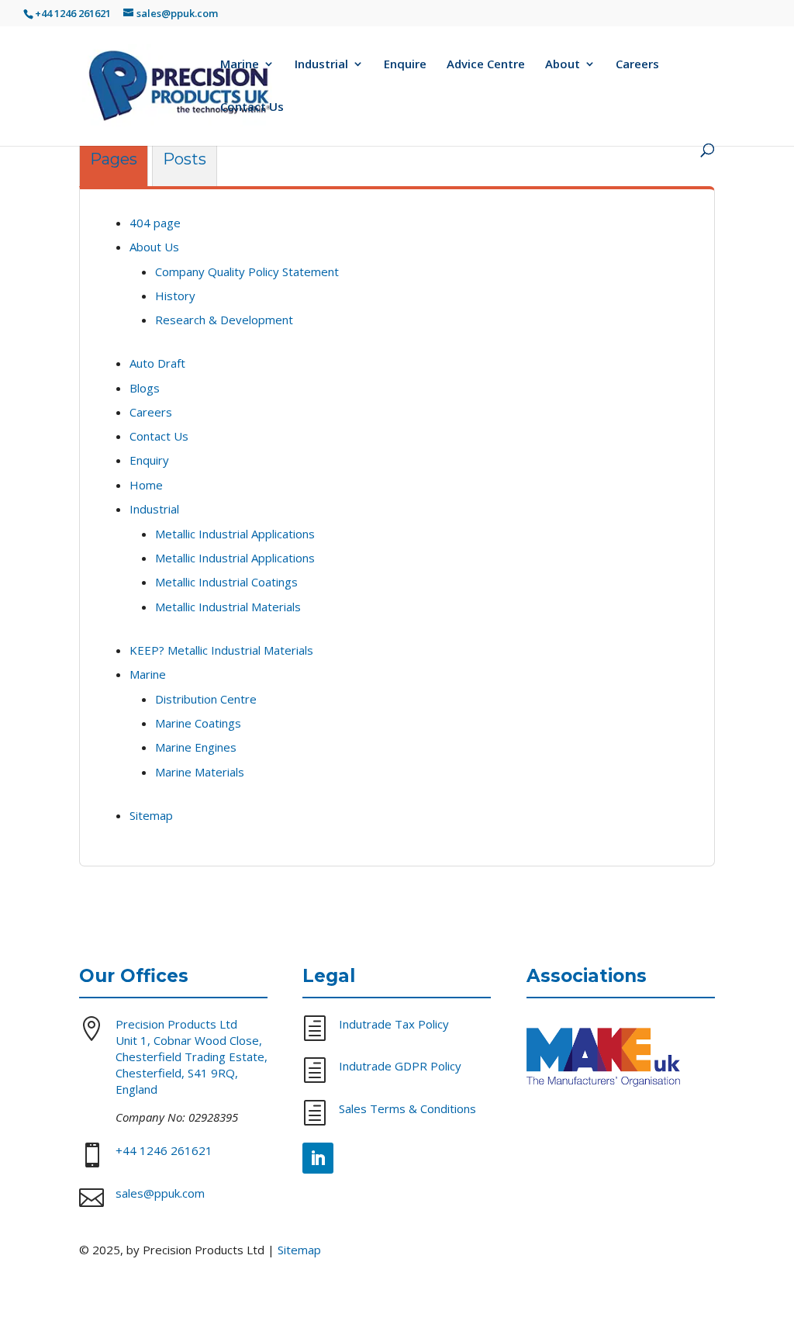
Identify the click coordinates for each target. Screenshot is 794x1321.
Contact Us (252, 107)
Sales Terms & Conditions (407, 1108)
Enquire (405, 64)
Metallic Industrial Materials (228, 606)
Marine (239, 64)
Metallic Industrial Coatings (226, 582)
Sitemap (151, 815)
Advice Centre (486, 64)
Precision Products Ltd (176, 1024)
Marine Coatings (198, 723)
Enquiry (149, 460)
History (175, 295)
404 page (155, 222)
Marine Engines (195, 747)
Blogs (144, 388)
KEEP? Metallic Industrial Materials (221, 650)
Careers (637, 64)
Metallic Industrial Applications (235, 533)
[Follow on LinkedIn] (317, 1158)
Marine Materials (199, 772)
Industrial (321, 64)
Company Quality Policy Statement (247, 271)
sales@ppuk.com (160, 1193)
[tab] (113, 162)
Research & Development (224, 319)
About (562, 64)
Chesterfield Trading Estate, (192, 1056)
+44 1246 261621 (73, 13)
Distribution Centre (206, 699)
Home (146, 485)
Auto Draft (157, 363)
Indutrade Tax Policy (394, 1024)
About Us (154, 246)
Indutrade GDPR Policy (400, 1066)
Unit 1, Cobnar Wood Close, (189, 1040)
